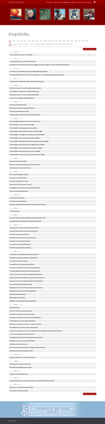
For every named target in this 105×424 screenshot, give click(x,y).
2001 (64, 41)
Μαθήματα (74, 2)
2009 (33, 41)
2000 (67, 41)
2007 (41, 41)
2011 (25, 41)
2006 (44, 41)
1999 (71, 41)
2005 (48, 41)
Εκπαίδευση (50, 44)
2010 (29, 41)
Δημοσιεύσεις (58, 2)
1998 (75, 41)
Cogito (15, 44)
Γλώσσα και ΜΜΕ (40, 44)
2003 (56, 41)
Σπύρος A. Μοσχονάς (16, 2)
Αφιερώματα (81, 2)
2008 (37, 41)
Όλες (10, 41)
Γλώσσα (32, 44)
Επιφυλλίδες (66, 2)
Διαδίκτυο (26, 44)
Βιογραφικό (50, 2)
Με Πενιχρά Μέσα (67, 44)
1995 (83, 41)
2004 (52, 41)
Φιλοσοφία (58, 44)
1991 (87, 41)
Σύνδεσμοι (89, 2)
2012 (21, 41)
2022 (14, 41)
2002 (60, 41)
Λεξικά (19, 44)
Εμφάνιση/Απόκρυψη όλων (90, 49)
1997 (79, 41)
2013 (18, 41)
